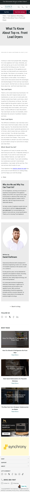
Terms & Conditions (24, 490)
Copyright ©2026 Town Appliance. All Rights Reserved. (15, 488)
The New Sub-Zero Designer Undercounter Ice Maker (15, 408)
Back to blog (16, 306)
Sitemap (3, 490)
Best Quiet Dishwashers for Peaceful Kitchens (15, 380)
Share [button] (4, 177)
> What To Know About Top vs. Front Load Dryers (14, 18)
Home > (5, 15)
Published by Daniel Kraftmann (9, 52)
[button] (2, 7)
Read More (15, 355)
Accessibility (8, 490)
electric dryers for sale (19, 168)
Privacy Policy (15, 490)
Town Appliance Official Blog (15, 15)
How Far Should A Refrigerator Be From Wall (15, 352)
